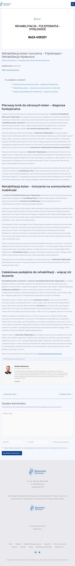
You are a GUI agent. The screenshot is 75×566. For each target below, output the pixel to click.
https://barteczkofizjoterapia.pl (50, 354)
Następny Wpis (66, 394)
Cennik (14, 547)
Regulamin (59, 547)
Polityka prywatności (44, 547)
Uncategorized (23, 60)
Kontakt (23, 547)
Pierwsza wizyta (60, 544)
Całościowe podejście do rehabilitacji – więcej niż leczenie (35, 92)
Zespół (18, 544)
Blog (31, 547)
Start (11, 544)
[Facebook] (35, 552)
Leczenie (47, 544)
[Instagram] (39, 552)
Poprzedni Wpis (9, 394)
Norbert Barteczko (13, 70)
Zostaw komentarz (9, 60)
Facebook (17, 381)
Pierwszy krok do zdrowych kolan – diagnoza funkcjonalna (35, 84)
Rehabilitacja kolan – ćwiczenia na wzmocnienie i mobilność (36, 88)
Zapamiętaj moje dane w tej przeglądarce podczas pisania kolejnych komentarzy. (36, 448)
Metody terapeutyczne (32, 544)
